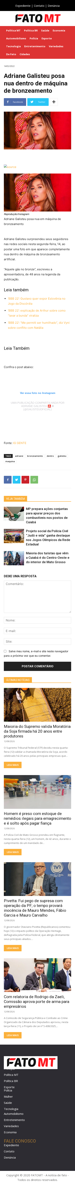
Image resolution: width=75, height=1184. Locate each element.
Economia (10, 1132)
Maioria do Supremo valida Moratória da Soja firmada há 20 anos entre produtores (37, 731)
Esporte (9, 1087)
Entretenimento (14, 1120)
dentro (50, 455)
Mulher (8, 1096)
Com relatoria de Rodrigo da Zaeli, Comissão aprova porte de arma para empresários (36, 1001)
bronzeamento (35, 455)
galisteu (62, 455)
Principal (9, 1068)
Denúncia (54, 6)
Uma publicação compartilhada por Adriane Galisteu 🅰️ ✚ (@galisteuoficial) (37, 406)
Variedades (11, 1126)
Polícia (8, 1090)
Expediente (23, 6)
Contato (39, 6)
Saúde (8, 1103)
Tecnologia (11, 1109)
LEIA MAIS (13, 764)
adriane (19, 455)
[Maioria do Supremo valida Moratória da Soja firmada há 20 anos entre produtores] (37, 705)
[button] (69, 18)
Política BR (11, 1081)
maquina (10, 461)
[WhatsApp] (34, 480)
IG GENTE (19, 443)
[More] (54, 102)
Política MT (11, 1075)
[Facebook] (8, 480)
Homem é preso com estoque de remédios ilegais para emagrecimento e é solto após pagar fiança (37, 818)
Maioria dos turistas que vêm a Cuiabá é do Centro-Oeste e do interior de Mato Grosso (47, 557)
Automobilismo (13, 1114)
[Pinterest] (25, 480)
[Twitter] (16, 480)
